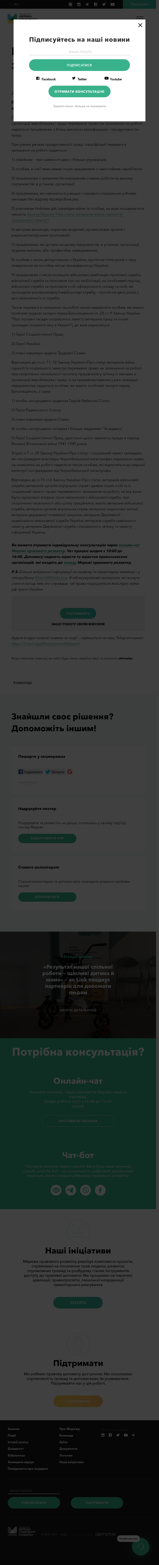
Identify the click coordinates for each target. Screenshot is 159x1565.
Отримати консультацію (79, 91)
